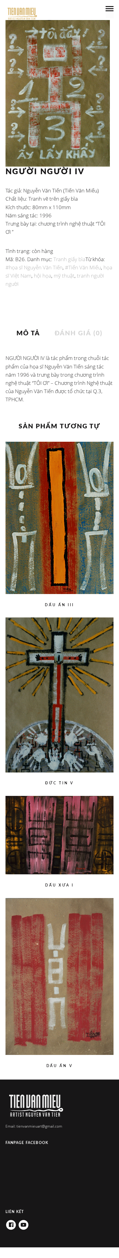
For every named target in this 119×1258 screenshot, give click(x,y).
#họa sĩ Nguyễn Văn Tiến (34, 267)
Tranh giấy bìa (69, 259)
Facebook (11, 1222)
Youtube (23, 1222)
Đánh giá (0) (79, 333)
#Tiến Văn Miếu (83, 267)
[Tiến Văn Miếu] (22, 13)
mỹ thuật (64, 275)
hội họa (42, 275)
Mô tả (28, 333)
